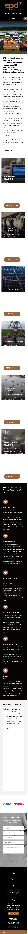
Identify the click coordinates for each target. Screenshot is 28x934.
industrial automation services (12, 185)
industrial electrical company (11, 87)
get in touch (9, 140)
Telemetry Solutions (13, 341)
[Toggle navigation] (2, 18)
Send (7, 861)
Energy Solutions (12, 290)
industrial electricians (15, 246)
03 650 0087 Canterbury (13, 911)
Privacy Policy (6, 865)
